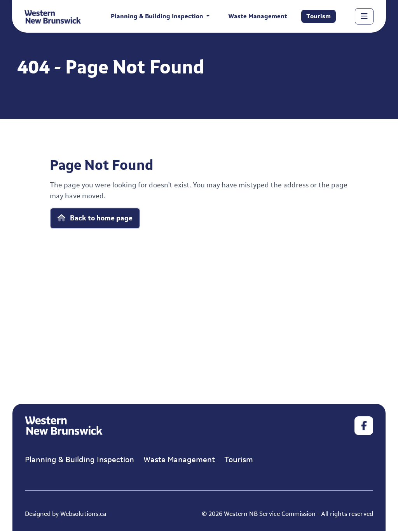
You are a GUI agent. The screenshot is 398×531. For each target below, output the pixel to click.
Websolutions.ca (83, 513)
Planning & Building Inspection (79, 459)
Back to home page (100, 218)
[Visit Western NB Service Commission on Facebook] (363, 425)
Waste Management (257, 16)
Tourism (318, 16)
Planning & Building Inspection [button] (158, 16)
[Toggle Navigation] (364, 16)
